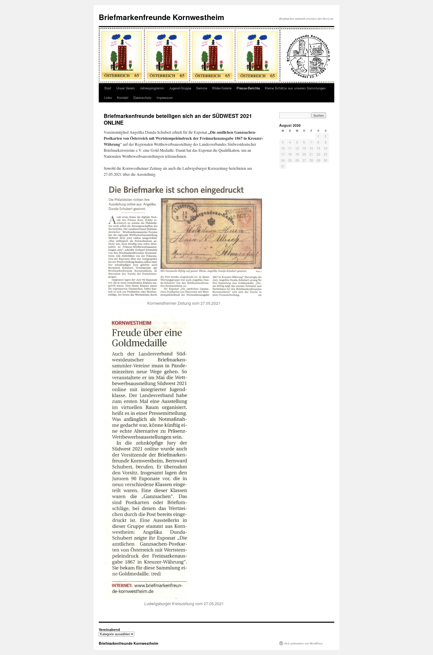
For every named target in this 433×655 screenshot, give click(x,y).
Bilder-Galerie (222, 88)
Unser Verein (125, 88)
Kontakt (122, 97)
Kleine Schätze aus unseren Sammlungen (295, 88)
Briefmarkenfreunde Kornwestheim (161, 17)
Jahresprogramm (152, 88)
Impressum (165, 97)
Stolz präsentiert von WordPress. (303, 643)
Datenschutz (142, 97)
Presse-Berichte (248, 88)
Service (201, 88)
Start (107, 88)
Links (108, 97)
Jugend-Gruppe (180, 88)
